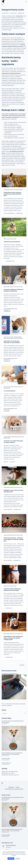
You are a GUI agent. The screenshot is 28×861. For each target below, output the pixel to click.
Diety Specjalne (7, 386)
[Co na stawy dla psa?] (14, 375)
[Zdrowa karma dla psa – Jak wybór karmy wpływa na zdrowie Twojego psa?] (14, 523)
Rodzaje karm (19, 189)
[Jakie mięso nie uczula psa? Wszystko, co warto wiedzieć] (14, 325)
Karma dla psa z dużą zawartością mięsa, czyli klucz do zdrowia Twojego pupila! (13, 638)
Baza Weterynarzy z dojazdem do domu (14, 789)
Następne (22, 665)
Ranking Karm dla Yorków (8, 773)
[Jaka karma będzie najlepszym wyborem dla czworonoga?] (14, 574)
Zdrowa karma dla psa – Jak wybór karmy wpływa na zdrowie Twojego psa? (13, 539)
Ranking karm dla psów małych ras (10, 774)
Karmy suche (13, 189)
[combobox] (13, 713)
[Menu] (25, 1)
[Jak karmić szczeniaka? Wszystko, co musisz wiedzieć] (14, 425)
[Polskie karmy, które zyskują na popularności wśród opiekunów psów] (14, 178)
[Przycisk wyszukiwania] (25, 713)
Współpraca (11, 787)
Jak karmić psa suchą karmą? (12, 241)
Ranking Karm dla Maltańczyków (10, 771)
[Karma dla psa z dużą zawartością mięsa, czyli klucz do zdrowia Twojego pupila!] (14, 622)
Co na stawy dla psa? (9, 391)
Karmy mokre (7, 189)
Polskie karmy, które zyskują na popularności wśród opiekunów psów (12, 194)
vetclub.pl (8, 847)
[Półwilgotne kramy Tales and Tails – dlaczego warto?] (14, 475)
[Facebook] (2, 783)
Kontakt (18, 787)
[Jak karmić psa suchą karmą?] (14, 227)
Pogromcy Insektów (7, 705)
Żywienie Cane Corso (6, 762)
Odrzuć (17, 858)
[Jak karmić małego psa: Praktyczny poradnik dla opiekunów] (14, 275)
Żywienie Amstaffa (6, 758)
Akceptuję (11, 858)
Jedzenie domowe (7, 436)
